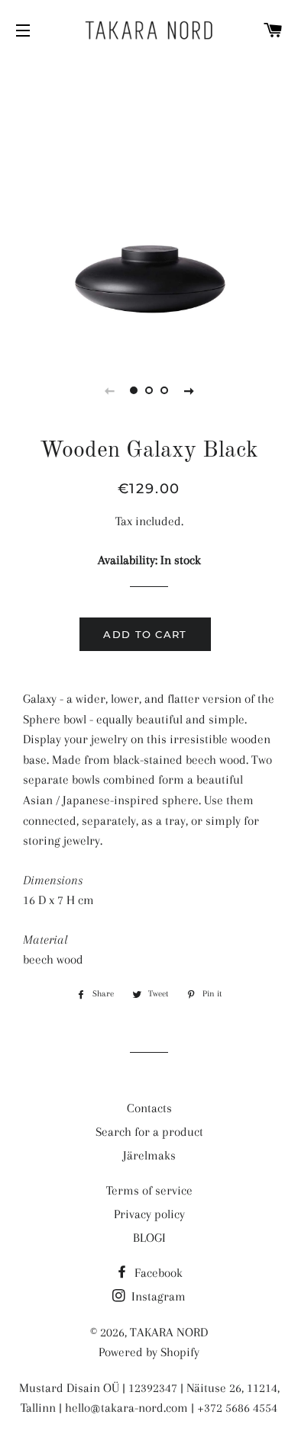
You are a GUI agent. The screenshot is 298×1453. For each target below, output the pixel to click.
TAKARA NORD (169, 1332)
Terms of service (149, 1190)
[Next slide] (189, 390)
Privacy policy (149, 1214)
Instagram (157, 1296)
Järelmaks (149, 1155)
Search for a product (149, 1131)
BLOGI (149, 1237)
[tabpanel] (149, 205)
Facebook (157, 1272)
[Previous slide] (109, 390)
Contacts (149, 1108)
